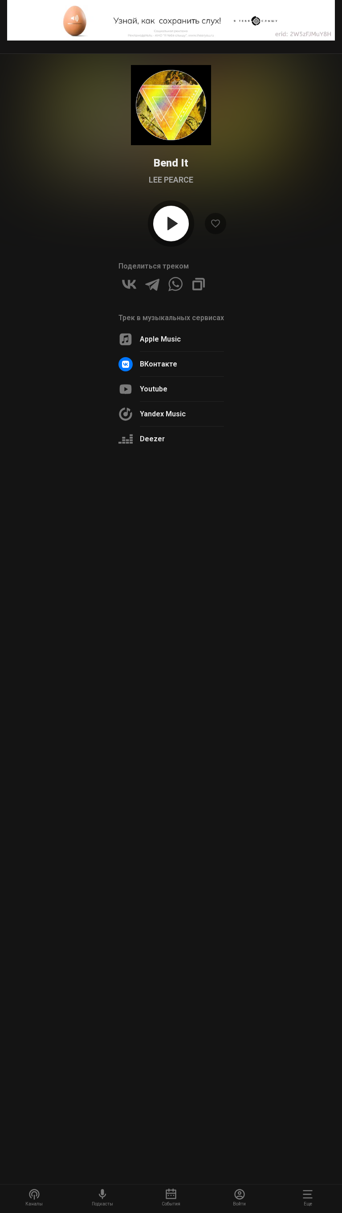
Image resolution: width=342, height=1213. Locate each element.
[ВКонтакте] (129, 284)
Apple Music (160, 339)
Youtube (153, 389)
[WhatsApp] (175, 284)
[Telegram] (152, 284)
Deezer (152, 439)
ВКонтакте (158, 364)
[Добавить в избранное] (215, 223)
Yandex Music (163, 414)
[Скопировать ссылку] (198, 284)
